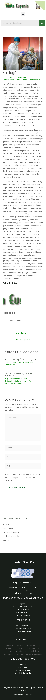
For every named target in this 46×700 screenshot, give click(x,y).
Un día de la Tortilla (11, 536)
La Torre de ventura (11, 532)
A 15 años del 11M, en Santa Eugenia (19, 374)
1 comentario (10, 362)
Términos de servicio (23, 628)
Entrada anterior (23, 333)
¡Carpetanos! (8, 528)
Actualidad (25, 378)
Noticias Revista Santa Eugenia (15, 80)
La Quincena (23, 603)
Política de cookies (23, 625)
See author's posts (14, 320)
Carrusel (19, 362)
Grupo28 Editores (23, 615)
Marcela (6, 540)
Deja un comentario (11, 77)
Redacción (9, 313)
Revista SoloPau (23, 609)
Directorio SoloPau (23, 612)
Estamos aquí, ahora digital (20, 359)
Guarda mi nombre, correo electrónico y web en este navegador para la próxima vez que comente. (22, 477)
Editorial (23, 77)
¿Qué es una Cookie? (23, 631)
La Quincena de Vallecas (23, 606)
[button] (23, 14)
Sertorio (6, 524)
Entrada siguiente (23, 339)
